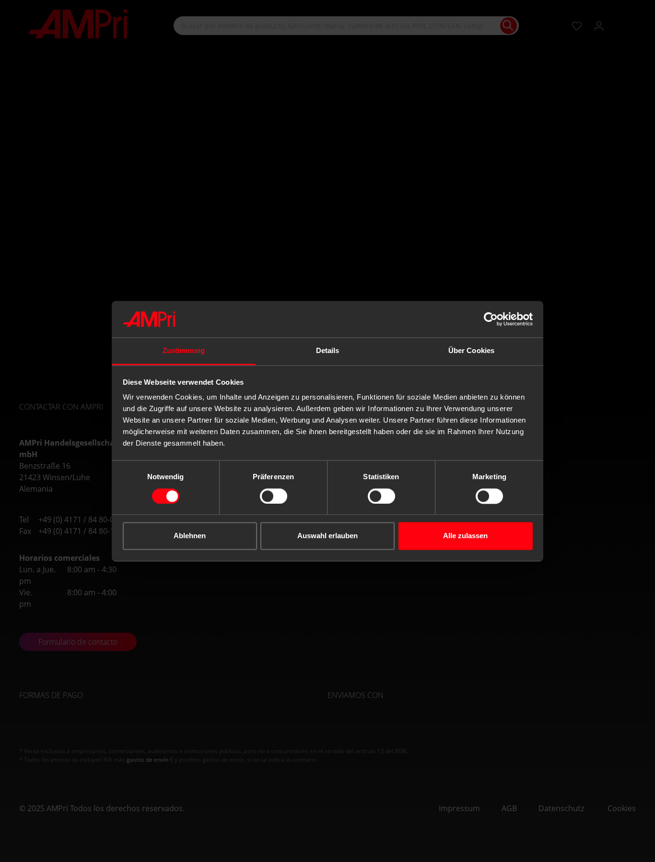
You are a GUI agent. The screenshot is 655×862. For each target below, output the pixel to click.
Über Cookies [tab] (471, 351)
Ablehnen (190, 536)
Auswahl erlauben (327, 536)
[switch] (273, 496)
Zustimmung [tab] (184, 351)
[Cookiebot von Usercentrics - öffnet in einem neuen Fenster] (491, 319)
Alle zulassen (465, 536)
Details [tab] (327, 351)
